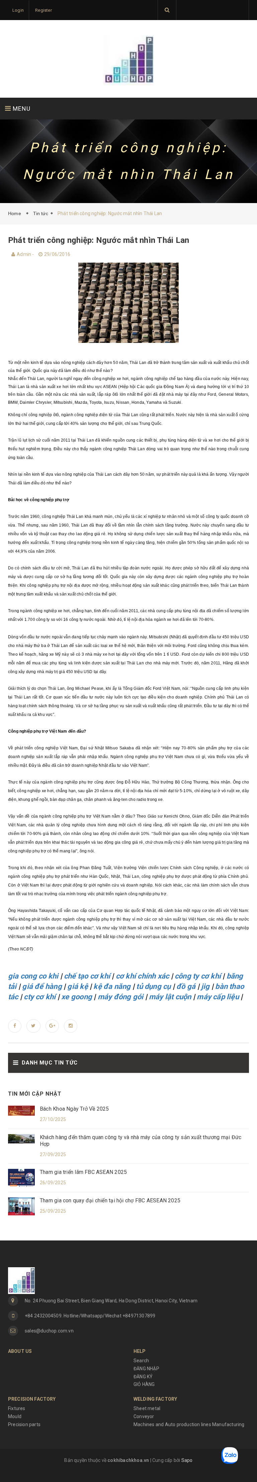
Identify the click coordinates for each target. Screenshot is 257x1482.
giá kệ (77, 986)
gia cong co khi (33, 976)
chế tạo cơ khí (87, 976)
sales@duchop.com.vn (49, 1330)
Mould (14, 1416)
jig (205, 986)
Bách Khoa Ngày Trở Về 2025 (74, 1109)
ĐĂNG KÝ (143, 1376)
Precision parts (24, 1424)
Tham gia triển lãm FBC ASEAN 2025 (83, 1172)
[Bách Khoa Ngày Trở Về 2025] (21, 1110)
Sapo (187, 1460)
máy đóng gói (121, 997)
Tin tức (40, 213)
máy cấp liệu (218, 997)
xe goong (76, 997)
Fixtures (16, 1408)
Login (18, 10)
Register (43, 10)
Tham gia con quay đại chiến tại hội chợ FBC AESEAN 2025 (110, 1200)
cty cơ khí (40, 997)
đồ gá (185, 986)
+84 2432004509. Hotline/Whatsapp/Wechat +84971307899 (90, 1315)
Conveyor (144, 1416)
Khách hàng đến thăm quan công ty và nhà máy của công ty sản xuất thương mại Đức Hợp (140, 1140)
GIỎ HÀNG (144, 1384)
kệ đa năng (112, 986)
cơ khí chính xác (142, 976)
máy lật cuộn (170, 997)
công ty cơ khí (198, 976)
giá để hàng (42, 986)
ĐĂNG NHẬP (146, 1368)
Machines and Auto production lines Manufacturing (189, 1424)
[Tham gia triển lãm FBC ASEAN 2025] (21, 1177)
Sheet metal (147, 1408)
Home (16, 213)
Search (141, 1360)
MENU (20, 108)
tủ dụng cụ (153, 986)
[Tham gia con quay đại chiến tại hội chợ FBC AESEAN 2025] (21, 1206)
